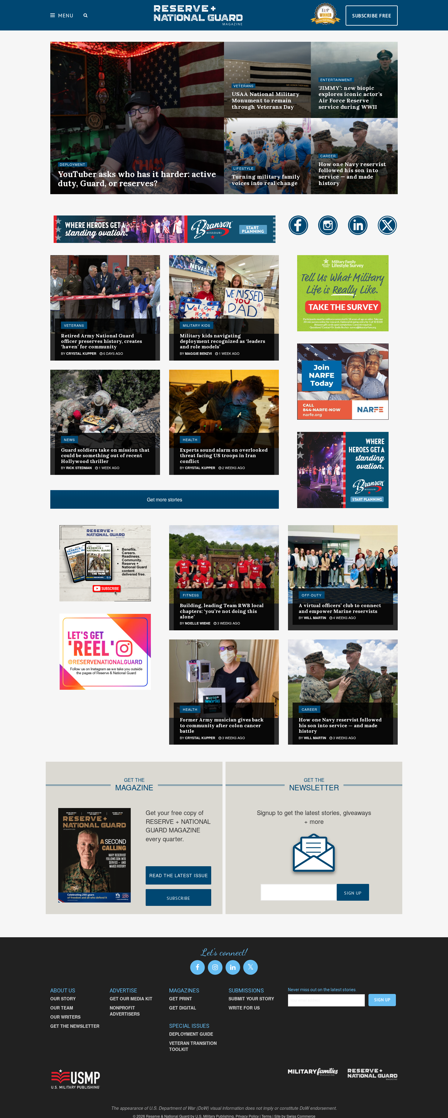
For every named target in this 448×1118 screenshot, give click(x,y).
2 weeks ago (333, 117)
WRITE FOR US (244, 1008)
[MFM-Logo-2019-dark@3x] (313, 1072)
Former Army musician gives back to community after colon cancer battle (222, 725)
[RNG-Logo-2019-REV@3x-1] (372, 1074)
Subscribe (178, 898)
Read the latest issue (178, 875)
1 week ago (245, 117)
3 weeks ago (333, 193)
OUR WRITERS (65, 1017)
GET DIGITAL (182, 1008)
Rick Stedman (79, 467)
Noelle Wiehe (75, 193)
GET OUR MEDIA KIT (131, 998)
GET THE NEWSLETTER (74, 1026)
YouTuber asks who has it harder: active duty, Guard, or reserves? (137, 178)
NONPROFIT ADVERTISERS (125, 1011)
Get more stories (164, 499)
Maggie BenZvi (198, 353)
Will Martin (315, 617)
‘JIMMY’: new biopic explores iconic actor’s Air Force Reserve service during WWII (350, 97)
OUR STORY (63, 998)
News (69, 439)
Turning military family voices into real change (266, 180)
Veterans (243, 86)
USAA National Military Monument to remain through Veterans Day (265, 100)
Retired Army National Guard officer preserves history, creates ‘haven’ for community (101, 341)
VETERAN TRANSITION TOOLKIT (193, 1046)
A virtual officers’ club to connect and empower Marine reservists (340, 608)
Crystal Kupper (81, 353)
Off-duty (312, 595)
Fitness (191, 595)
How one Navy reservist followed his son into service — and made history (352, 174)
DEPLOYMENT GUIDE (191, 1034)
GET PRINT (180, 998)
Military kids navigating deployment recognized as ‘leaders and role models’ (222, 341)
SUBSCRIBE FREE (371, 15)
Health (190, 439)
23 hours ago (107, 193)
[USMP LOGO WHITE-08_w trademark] (75, 1079)
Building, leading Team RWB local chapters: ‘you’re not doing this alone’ (222, 611)
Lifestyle (243, 168)
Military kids (196, 325)
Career (328, 156)
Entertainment (336, 79)
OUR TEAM (61, 1008)
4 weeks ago (344, 617)
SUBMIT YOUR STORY (251, 998)
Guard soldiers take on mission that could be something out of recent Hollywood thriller (105, 455)
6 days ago (112, 353)
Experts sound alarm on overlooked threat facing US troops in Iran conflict (224, 455)
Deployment (72, 164)
